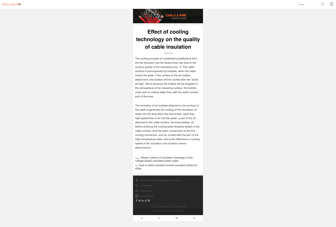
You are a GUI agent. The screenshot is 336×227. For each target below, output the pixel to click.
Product (157, 206)
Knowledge (166, 206)
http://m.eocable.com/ (147, 196)
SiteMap (184, 206)
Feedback (178, 206)
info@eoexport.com (146, 191)
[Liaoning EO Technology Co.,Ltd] (11, 4)
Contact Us (172, 206)
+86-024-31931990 (146, 186)
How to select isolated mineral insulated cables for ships (166, 166)
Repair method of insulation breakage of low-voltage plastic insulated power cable (164, 159)
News (161, 206)
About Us (152, 206)
